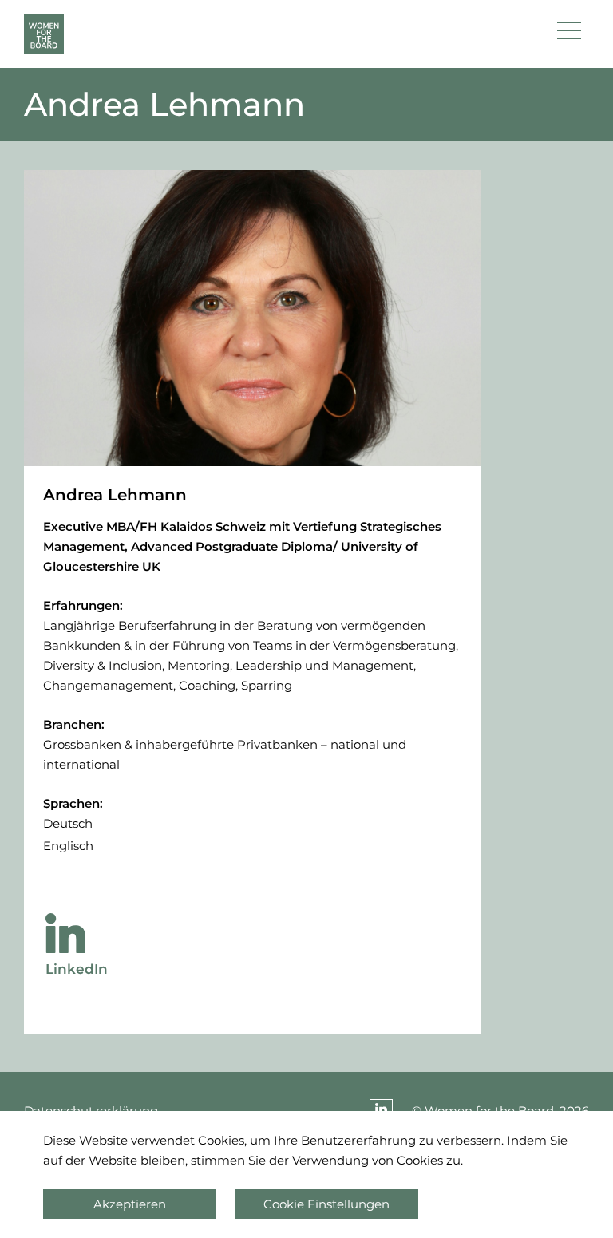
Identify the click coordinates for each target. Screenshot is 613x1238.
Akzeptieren (129, 1204)
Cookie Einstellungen (326, 1204)
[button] (569, 34)
